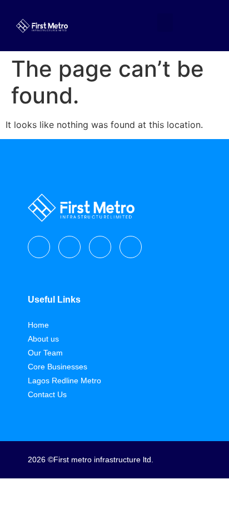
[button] (165, 22)
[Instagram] (69, 247)
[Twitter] (100, 247)
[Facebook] (39, 247)
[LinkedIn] (131, 247)
